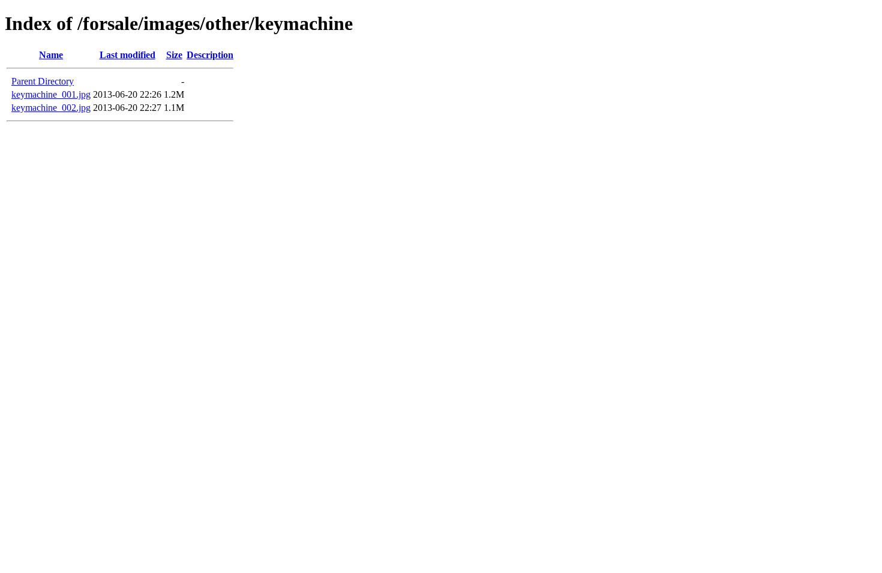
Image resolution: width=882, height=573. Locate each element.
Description (210, 55)
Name (51, 55)
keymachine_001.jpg (51, 94)
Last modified (127, 55)
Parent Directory (42, 81)
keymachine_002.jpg (51, 107)
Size (174, 55)
